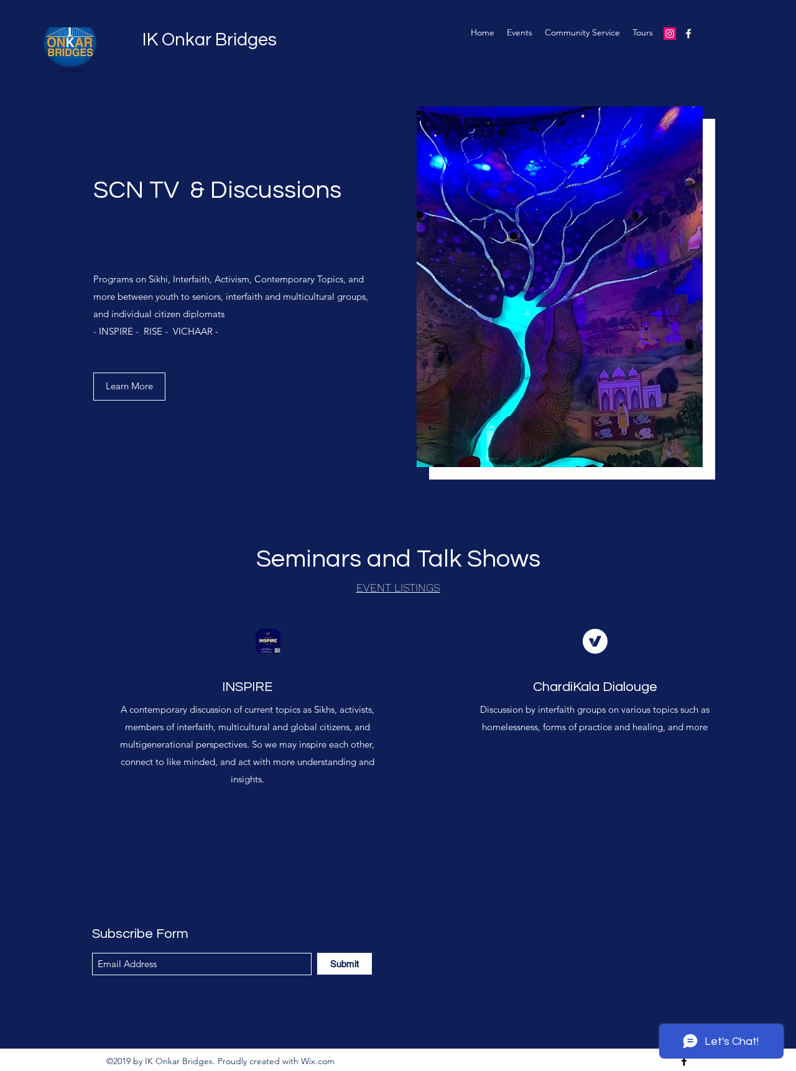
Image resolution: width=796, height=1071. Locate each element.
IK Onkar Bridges (209, 39)
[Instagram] (670, 33)
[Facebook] (688, 33)
